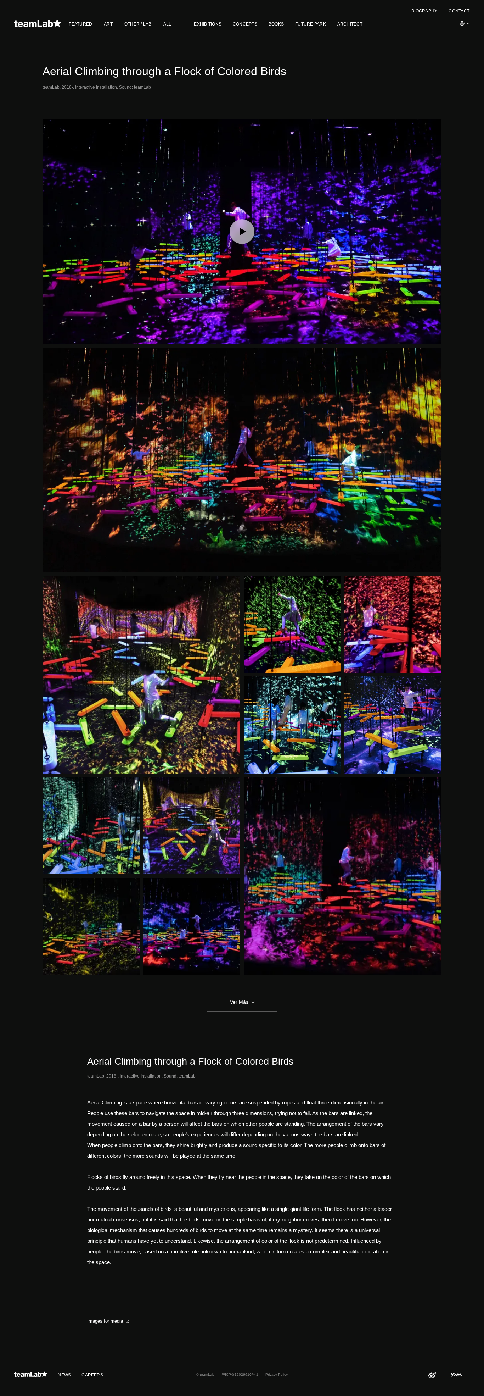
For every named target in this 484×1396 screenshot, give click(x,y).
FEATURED (80, 24)
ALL (167, 24)
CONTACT (459, 11)
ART (108, 24)
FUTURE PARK (310, 24)
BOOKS (276, 24)
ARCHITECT (349, 24)
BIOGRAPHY (424, 11)
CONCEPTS (245, 24)
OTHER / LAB (138, 24)
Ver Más (239, 1002)
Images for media (105, 1321)
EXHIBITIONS (207, 24)
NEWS (64, 1375)
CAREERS (92, 1375)
